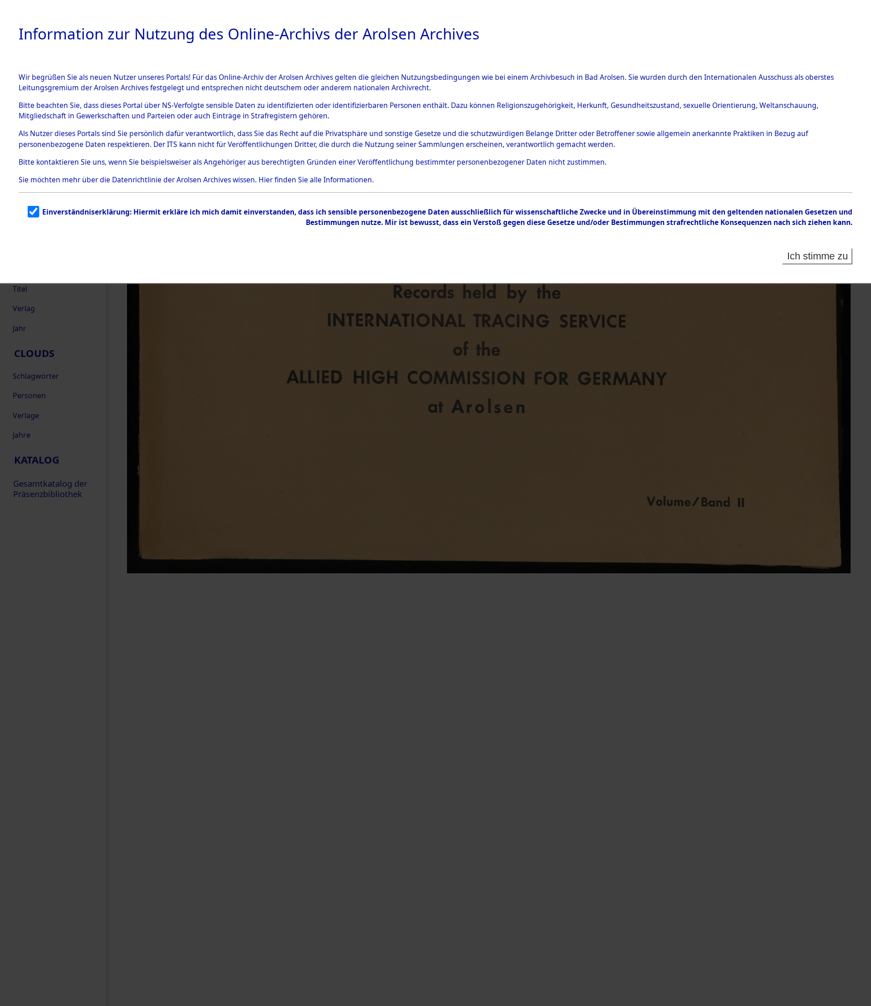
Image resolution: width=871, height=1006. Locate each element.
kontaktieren (57, 162)
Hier (266, 180)
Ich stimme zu (817, 256)
